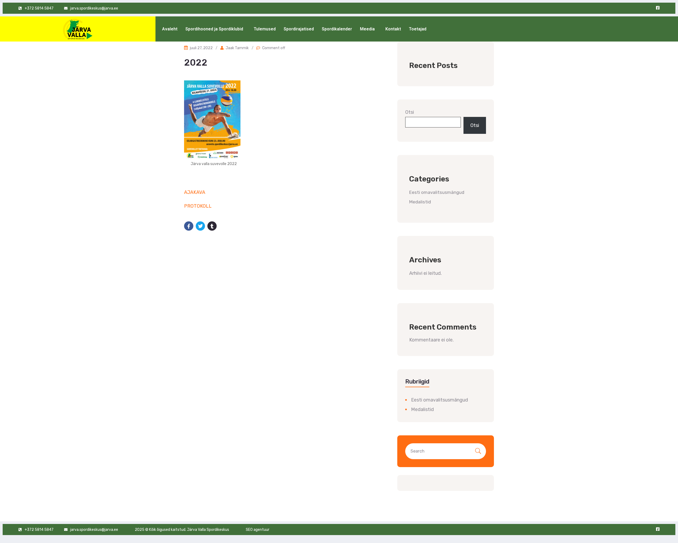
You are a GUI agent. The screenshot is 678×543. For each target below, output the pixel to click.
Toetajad (417, 28)
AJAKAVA (194, 192)
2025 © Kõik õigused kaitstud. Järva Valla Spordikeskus (182, 529)
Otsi (409, 112)
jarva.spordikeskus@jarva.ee (94, 8)
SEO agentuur (257, 529)
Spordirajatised (299, 28)
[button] (215, 29)
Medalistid (420, 201)
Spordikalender (337, 28)
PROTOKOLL (198, 206)
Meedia (367, 28)
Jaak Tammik (237, 48)
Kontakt (393, 28)
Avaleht (169, 28)
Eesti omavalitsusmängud (436, 192)
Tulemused (265, 28)
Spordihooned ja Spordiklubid (214, 28)
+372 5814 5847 (39, 8)
